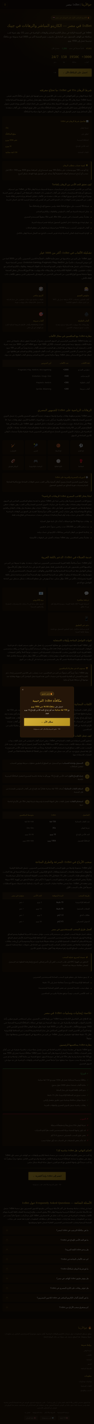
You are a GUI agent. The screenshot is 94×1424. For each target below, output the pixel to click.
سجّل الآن (48, 722)
